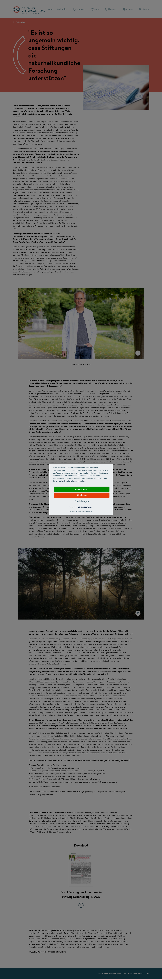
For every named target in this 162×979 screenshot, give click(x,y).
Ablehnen (82, 495)
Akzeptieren (81, 489)
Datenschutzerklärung (85, 511)
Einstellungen (82, 501)
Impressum (73, 511)
